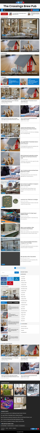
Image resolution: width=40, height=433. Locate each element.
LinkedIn (10, 428)
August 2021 (23, 314)
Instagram (14, 428)
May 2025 (23, 294)
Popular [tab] (10, 302)
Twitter (6, 428)
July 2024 (23, 306)
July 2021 (23, 316)
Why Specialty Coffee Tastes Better (28, 256)
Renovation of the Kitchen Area (8, 298)
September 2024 (24, 304)
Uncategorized (23, 332)
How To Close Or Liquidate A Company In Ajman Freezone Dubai (13, 337)
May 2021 (23, 320)
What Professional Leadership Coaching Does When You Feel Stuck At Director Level (29, 157)
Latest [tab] (3, 302)
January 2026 (23, 284)
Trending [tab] (17, 302)
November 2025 (24, 288)
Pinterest (2, 429)
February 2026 (23, 282)
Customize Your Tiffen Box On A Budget (29, 199)
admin (8, 74)
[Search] (30, 10)
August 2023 (23, 312)
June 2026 (23, 278)
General (3, 71)
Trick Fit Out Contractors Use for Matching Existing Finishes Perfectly (17, 36)
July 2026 (23, 276)
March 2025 (23, 296)
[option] (20, 65)
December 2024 (24, 300)
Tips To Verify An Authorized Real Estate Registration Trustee (13, 330)
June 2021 (23, 318)
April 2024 (23, 308)
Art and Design (4, 296)
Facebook (3, 428)
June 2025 (23, 292)
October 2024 (23, 302)
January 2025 (23, 298)
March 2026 (23, 280)
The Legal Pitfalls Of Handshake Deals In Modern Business (19, 73)
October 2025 (23, 290)
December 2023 (24, 310)
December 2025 (24, 286)
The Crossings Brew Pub (20, 6)
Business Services (24, 328)
